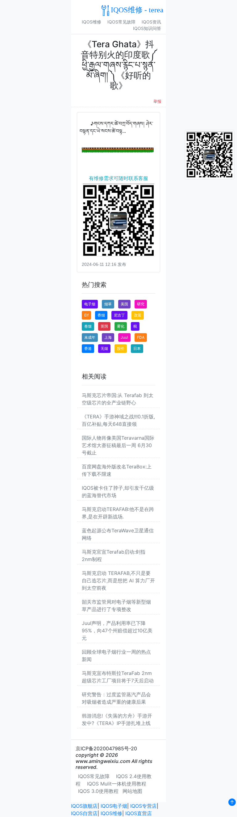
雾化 (120, 326)
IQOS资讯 (151, 21)
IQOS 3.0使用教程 (98, 791)
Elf (86, 315)
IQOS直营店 (138, 813)
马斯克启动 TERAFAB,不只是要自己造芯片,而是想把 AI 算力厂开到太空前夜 (118, 580)
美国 (124, 304)
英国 (104, 326)
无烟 (104, 348)
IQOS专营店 (143, 806)
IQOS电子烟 (114, 806)
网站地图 (132, 791)
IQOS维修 (91, 21)
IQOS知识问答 (147, 28)
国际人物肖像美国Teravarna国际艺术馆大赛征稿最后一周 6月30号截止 (118, 445)
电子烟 (89, 304)
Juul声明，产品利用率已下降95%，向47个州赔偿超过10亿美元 (117, 630)
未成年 (89, 337)
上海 (108, 337)
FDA (140, 337)
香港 (88, 348)
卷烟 (88, 326)
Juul (124, 337)
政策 (137, 315)
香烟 (101, 315)
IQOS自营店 (84, 813)
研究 (140, 304)
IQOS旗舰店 (84, 806)
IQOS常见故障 (121, 21)
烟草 (108, 304)
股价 (120, 348)
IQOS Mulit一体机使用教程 (116, 784)
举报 (157, 101)
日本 (137, 348)
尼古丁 (119, 315)
